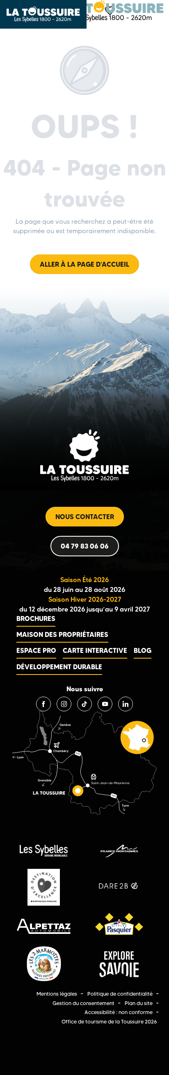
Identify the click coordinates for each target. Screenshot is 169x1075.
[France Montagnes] (119, 850)
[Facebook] (43, 704)
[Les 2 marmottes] (43, 964)
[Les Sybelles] (43, 851)
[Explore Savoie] (119, 964)
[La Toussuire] (114, 11)
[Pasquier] (119, 926)
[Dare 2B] (119, 887)
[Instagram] (64, 704)
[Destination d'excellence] (43, 887)
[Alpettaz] (43, 926)
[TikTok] (84, 704)
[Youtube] (105, 704)
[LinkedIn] (125, 704)
